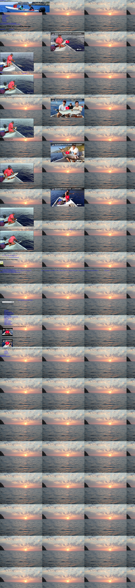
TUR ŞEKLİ (4, 20)
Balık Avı (54, 270)
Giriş (3, 13)
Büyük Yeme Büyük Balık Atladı (84, 270)
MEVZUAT (6, 318)
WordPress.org (6, 353)
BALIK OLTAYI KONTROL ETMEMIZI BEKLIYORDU (10, 24)
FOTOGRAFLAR (28, 270)
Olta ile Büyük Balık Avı (94, 270)
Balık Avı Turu (65, 270)
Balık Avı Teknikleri (59, 270)
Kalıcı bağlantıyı (107, 270)
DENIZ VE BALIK (7, 315)
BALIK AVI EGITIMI (11, 270)
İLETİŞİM (4, 17)
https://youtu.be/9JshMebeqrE (14, 257)
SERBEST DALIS (7, 320)
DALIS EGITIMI (7, 314)
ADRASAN (4, 14)
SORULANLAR (5, 19)
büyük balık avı (25, 73)
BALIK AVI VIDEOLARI (20, 270)
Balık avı (1, 72)
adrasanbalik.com (3, 0)
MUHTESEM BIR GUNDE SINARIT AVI (9, 255)
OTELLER (4, 18)
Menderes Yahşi (2, 29)
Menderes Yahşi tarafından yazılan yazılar (7, 269)
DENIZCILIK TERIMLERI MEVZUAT (11, 316)
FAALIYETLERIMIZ (6, 15)
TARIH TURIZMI (7, 322)
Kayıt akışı (6, 351)
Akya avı (71, 229)
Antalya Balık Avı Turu (48, 270)
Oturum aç (6, 350)
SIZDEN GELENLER (8, 321)
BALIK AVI (5, 270)
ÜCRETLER (4, 21)
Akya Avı (42, 270)
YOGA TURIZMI (7, 323)
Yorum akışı (6, 352)
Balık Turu (70, 270)
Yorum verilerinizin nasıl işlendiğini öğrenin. (25, 300)
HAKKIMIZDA (5, 16)
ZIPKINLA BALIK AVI (8, 324)
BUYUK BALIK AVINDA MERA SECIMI (8, 23)
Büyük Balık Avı (75, 270)
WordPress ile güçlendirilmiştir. (5, 356)
